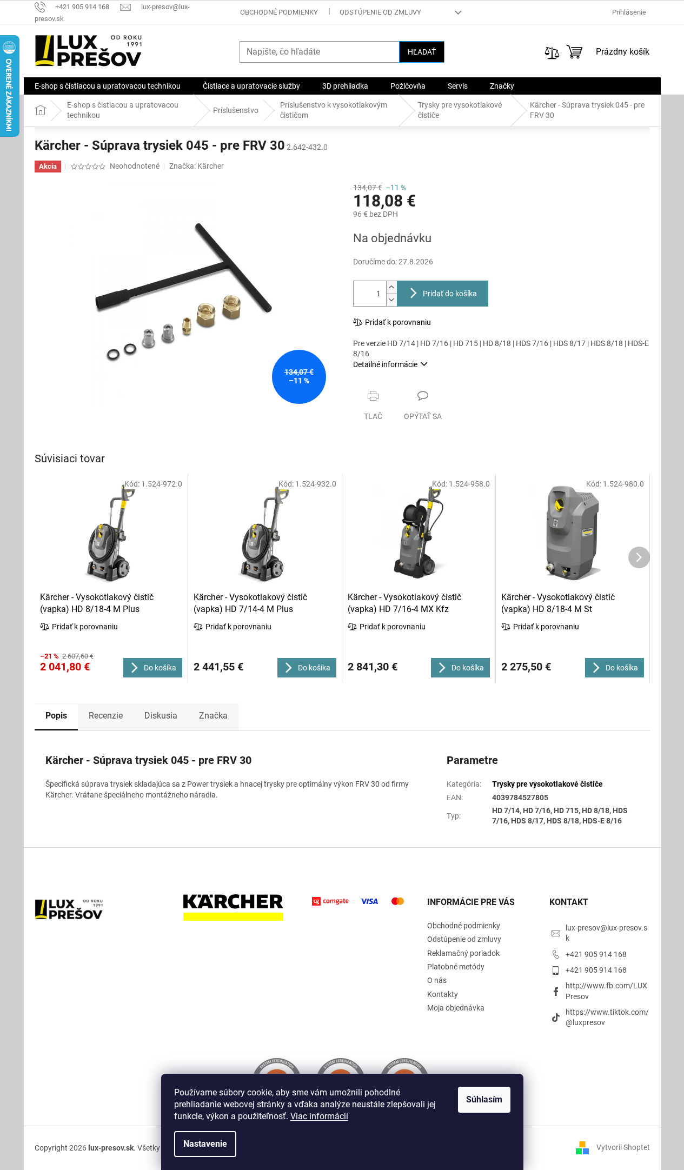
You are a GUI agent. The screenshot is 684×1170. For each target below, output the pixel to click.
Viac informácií (319, 1116)
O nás (437, 980)
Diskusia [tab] (160, 715)
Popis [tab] (56, 715)
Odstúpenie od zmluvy (380, 12)
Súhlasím (484, 1099)
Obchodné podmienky (279, 12)
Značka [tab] (213, 715)
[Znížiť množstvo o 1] (391, 300)
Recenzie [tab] (106, 715)
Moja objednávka (455, 1007)
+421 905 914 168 (596, 954)
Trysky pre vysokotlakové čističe (547, 784)
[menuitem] (107, 86)
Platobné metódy (455, 966)
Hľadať (422, 52)
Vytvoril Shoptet (623, 1147)
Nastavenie (205, 1144)
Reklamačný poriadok (463, 953)
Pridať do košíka (450, 293)
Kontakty (442, 994)
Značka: (196, 166)
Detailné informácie (385, 364)
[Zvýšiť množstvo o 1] (391, 287)
